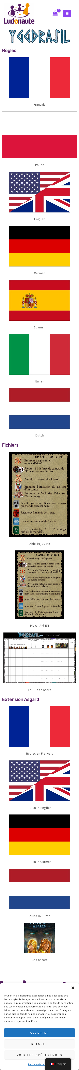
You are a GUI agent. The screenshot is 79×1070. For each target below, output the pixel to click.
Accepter (39, 1032)
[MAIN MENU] (67, 13)
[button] (73, 988)
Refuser (39, 1044)
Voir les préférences (39, 1055)
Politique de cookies (39, 1064)
